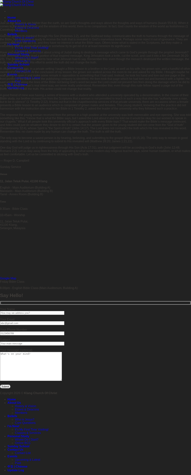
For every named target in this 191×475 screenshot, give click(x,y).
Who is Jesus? (24, 419)
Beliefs (12, 416)
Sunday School (18, 64)
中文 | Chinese (17, 466)
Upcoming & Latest (27, 459)
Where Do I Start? (26, 439)
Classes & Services (28, 432)
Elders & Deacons (27, 409)
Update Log (15, 470)
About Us (14, 21)
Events (12, 456)
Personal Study (18, 436)
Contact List (23, 453)
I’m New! (13, 426)
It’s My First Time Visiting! (31, 429)
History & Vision (25, 406)
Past (18, 463)
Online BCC (23, 442)
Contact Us (15, 449)
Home (11, 17)
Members (21, 412)
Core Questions (25, 422)
